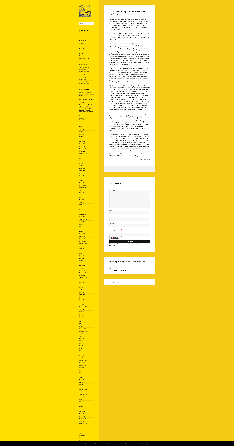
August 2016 (82, 396)
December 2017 (83, 358)
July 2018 (81, 341)
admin (119, 169)
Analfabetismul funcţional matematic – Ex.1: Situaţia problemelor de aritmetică (86, 118)
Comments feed (83, 438)
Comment (112, 190)
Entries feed (82, 435)
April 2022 (81, 231)
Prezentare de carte (84, 55)
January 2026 (82, 144)
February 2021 (82, 265)
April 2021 (81, 260)
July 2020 (81, 282)
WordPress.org (82, 440)
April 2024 (81, 180)
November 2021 (83, 243)
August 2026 (82, 129)
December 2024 (83, 175)
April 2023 (81, 202)
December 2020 (83, 270)
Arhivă (80, 34)
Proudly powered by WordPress (116, 282)
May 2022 (81, 229)
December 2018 (83, 328)
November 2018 (83, 331)
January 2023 (82, 209)
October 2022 (82, 216)
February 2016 (82, 411)
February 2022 (82, 236)
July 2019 (81, 311)
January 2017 (82, 384)
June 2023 (81, 197)
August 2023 (82, 192)
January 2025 (82, 173)
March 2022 (82, 234)
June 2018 (81, 343)
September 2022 (83, 219)
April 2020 (81, 289)
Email (111, 217)
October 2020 (82, 275)
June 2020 (81, 285)
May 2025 (81, 163)
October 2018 (82, 333)
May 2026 (81, 134)
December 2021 (83, 241)
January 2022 (82, 238)
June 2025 (81, 161)
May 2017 (81, 375)
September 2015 (83, 423)
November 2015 (83, 418)
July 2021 (81, 253)
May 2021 (81, 258)
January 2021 (82, 268)
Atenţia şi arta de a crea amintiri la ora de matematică (86, 94)
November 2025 (83, 148)
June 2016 (81, 401)
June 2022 (81, 226)
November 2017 (83, 360)
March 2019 (82, 321)
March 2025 (82, 168)
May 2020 (81, 287)
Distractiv (81, 46)
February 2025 (82, 170)
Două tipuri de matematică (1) (86, 71)
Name (111, 210)
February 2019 (82, 324)
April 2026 (81, 136)
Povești (81, 53)
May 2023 (81, 199)
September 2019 (83, 306)
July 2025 (81, 158)
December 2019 (83, 299)
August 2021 (82, 251)
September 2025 (83, 153)
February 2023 (82, 207)
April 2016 (81, 406)
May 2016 (81, 404)
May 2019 (81, 316)
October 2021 (82, 246)
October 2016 (82, 392)
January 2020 (82, 297)
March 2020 (82, 292)
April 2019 (81, 319)
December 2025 (83, 146)
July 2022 (81, 224)
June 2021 (81, 255)
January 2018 (82, 355)
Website (111, 223)
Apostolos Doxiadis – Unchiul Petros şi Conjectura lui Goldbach (86, 101)
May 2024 (81, 178)
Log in (80, 433)
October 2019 (82, 304)
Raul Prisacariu (82, 92)
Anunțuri (81, 43)
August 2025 (82, 156)
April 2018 (81, 348)
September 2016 (83, 394)
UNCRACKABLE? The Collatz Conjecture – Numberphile (124, 156)
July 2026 (81, 131)
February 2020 (82, 294)
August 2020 (82, 280)
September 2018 (83, 336)
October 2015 (82, 421)
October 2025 (82, 151)
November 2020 (83, 272)
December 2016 (83, 387)
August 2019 (82, 309)
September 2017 (83, 365)
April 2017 (81, 377)
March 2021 (82, 263)
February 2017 (82, 382)
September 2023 (83, 190)
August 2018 (82, 338)
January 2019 (82, 326)
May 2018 (81, 345)
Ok (147, 443)
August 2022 (82, 221)
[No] (232, 443)
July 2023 (81, 195)
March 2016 (82, 409)
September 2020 (83, 277)
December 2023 (83, 185)
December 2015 (83, 416)
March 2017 (82, 379)
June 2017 (81, 372)
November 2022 (83, 214)
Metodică (81, 51)
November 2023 (83, 187)
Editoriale (81, 48)
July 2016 (81, 399)
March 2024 (82, 182)
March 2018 (82, 350)
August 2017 (82, 367)
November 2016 (83, 389)
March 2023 (82, 204)
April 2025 (81, 165)
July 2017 (81, 370)
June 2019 (81, 314)
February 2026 (82, 141)
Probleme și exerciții (84, 58)
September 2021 (83, 248)
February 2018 (82, 353)
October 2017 (82, 362)
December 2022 (83, 212)
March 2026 (82, 139)
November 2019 (83, 302)
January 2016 (82, 414)
